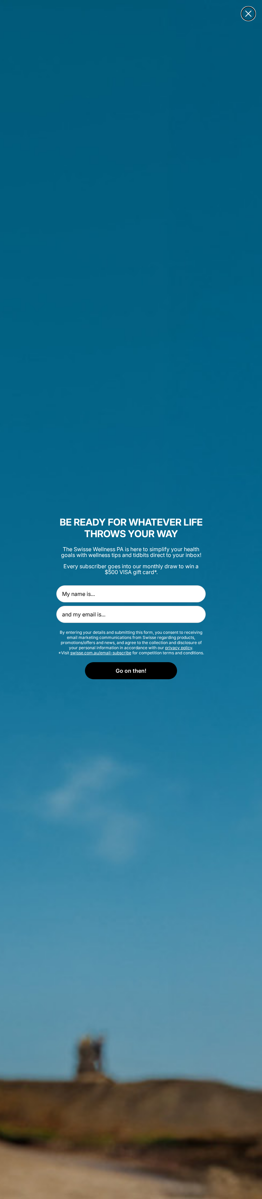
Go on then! (131, 670)
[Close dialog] (248, 13)
